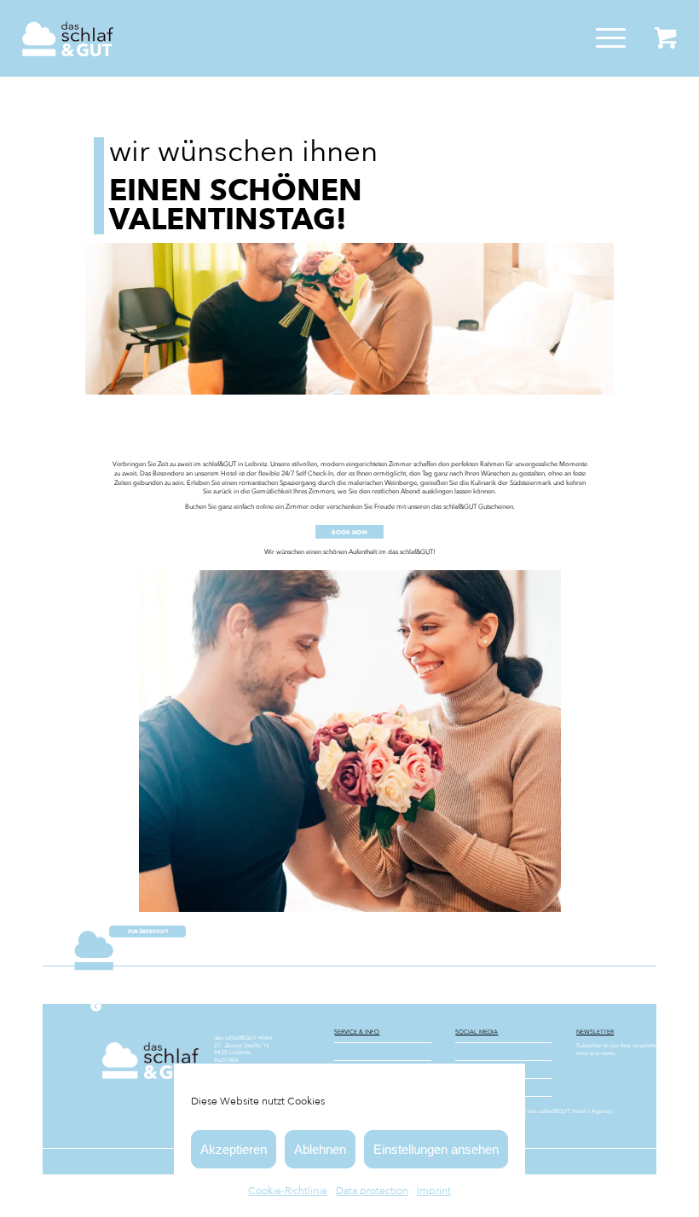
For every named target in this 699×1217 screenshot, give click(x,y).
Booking (348, 1051)
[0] (666, 38)
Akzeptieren (233, 1149)
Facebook (471, 1051)
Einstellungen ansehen (436, 1149)
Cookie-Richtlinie (287, 1190)
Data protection (372, 1190)
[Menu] (602, 38)
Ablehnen (320, 1149)
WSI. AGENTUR (635, 1111)
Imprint (434, 1190)
